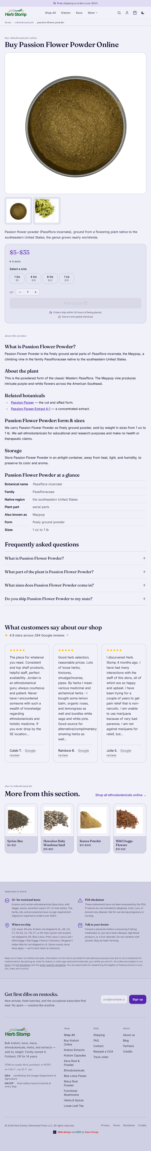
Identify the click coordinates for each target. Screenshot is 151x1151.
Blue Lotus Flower (75, 1075)
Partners (128, 1046)
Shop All (50, 12)
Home (8, 22)
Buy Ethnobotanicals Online (21, 37)
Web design (64, 1132)
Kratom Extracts (74, 1050)
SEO (78, 1132)
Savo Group (91, 1132)
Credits (127, 1051)
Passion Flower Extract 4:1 (30, 409)
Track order (100, 1057)
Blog (126, 1040)
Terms (116, 1125)
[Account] (127, 12)
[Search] (119, 12)
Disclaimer (129, 1125)
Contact (98, 1046)
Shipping (99, 1035)
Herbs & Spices (74, 1100)
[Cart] (134, 12)
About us (129, 1035)
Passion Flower (22, 402)
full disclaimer (23, 965)
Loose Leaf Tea (74, 1105)
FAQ (96, 1040)
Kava (79, 12)
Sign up (138, 999)
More (91, 12)
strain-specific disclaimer (53, 965)
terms (8, 965)
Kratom (65, 12)
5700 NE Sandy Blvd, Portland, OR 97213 (27, 1064)
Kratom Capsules (75, 1055)
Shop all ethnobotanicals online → (120, 795)
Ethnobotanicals (24, 22)
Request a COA (103, 1051)
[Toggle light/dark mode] (142, 12)
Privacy (105, 1125)
